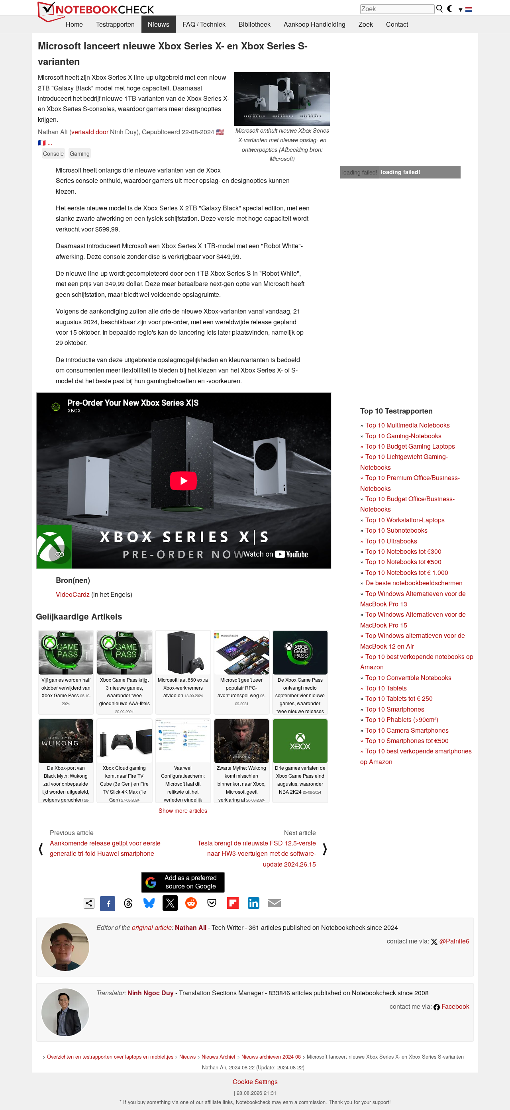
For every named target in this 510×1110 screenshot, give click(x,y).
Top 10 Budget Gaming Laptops (407, 446)
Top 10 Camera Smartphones (407, 730)
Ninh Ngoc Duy (151, 992)
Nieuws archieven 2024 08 (271, 1056)
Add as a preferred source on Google (191, 881)
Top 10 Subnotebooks (396, 530)
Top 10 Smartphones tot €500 (404, 740)
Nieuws (158, 24)
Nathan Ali (190, 927)
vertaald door (89, 131)
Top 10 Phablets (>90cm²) (401, 719)
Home (74, 24)
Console (53, 153)
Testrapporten (115, 24)
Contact (397, 24)
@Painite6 (453, 940)
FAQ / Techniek (204, 24)
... (49, 142)
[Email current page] (274, 903)
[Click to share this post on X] (170, 902)
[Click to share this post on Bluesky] (149, 903)
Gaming (80, 153)
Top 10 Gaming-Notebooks (403, 435)
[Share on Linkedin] (253, 902)
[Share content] (89, 903)
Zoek (366, 24)
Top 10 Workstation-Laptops (405, 519)
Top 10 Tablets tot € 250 (399, 698)
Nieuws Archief (218, 1056)
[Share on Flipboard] (232, 902)
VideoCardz (73, 594)
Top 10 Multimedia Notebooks (407, 424)
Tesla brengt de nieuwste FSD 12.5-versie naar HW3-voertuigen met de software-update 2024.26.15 (257, 853)
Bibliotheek (255, 24)
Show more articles (183, 810)
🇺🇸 (220, 131)
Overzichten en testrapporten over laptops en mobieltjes (110, 1056)
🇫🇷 (42, 142)
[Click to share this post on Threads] (128, 903)
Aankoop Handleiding (314, 24)
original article (152, 927)
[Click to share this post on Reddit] (190, 902)
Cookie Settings (255, 1081)
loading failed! (359, 172)
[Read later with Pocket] (212, 902)
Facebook (454, 1006)
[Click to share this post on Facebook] (107, 903)
